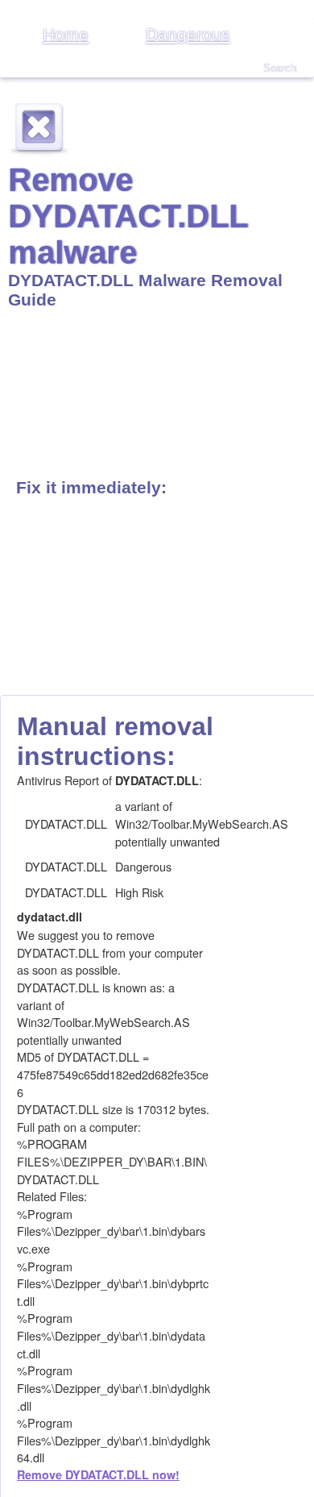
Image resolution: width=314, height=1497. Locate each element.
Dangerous (188, 34)
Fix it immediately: (91, 487)
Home (66, 34)
